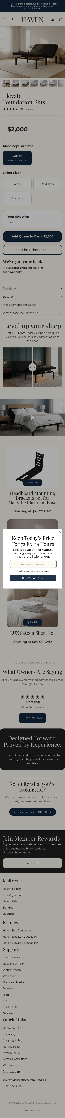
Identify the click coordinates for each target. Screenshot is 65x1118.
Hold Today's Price (33, 578)
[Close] (60, 532)
